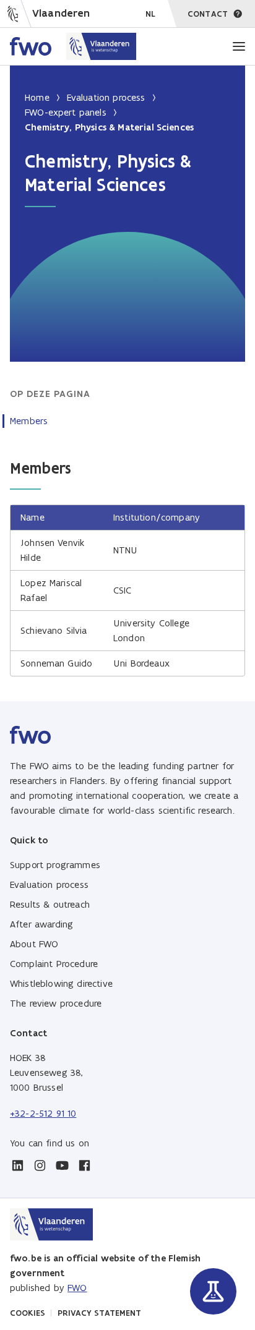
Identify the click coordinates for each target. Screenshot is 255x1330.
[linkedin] (17, 1165)
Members (29, 421)
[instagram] (39, 1165)
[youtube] (61, 1165)
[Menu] (239, 46)
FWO (77, 1288)
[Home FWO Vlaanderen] (73, 46)
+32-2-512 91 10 (43, 1113)
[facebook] (84, 1165)
